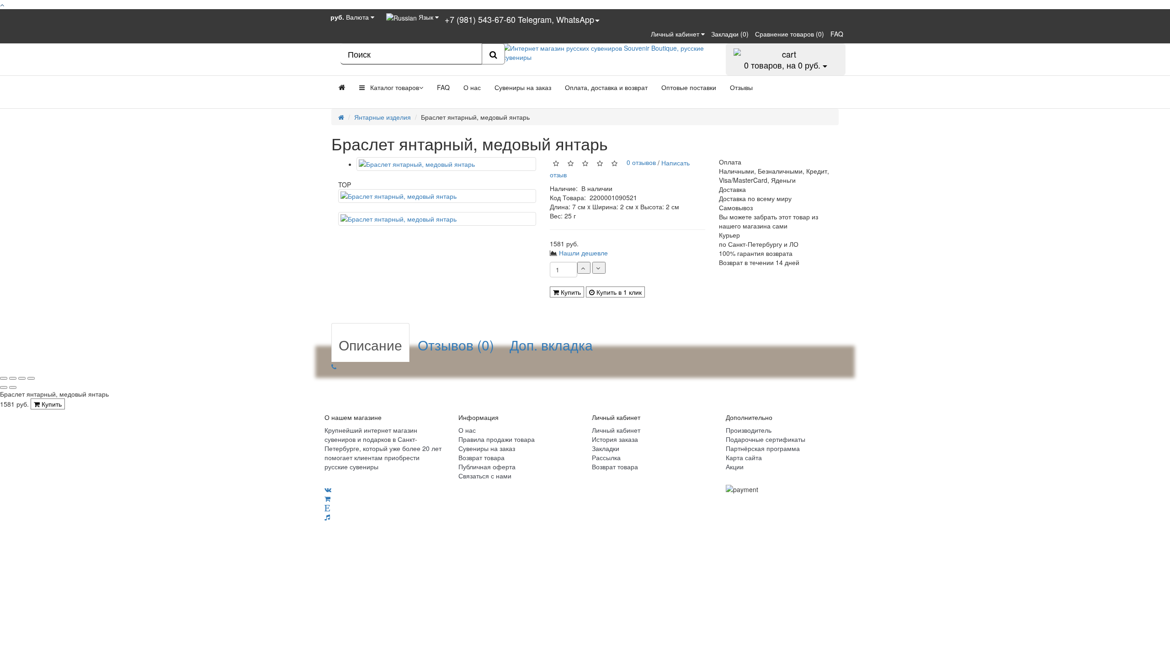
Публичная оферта (487, 466)
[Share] (12, 378)
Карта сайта (744, 457)
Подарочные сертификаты (765, 439)
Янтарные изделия (382, 117)
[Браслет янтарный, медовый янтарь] (446, 164)
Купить (570, 292)
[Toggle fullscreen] (22, 378)
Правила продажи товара (496, 439)
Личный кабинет (616, 430)
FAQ (443, 87)
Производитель (748, 430)
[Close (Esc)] (3, 378)
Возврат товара (481, 457)
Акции (735, 466)
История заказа (615, 439)
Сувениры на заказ (523, 87)
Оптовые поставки (688, 87)
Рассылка (606, 457)
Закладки (605, 448)
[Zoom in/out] (31, 378)
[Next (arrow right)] (12, 387)
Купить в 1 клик (618, 292)
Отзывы (741, 87)
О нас (472, 87)
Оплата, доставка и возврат (606, 87)
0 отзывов (639, 162)
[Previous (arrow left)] (3, 387)
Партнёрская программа (763, 448)
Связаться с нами (484, 475)
